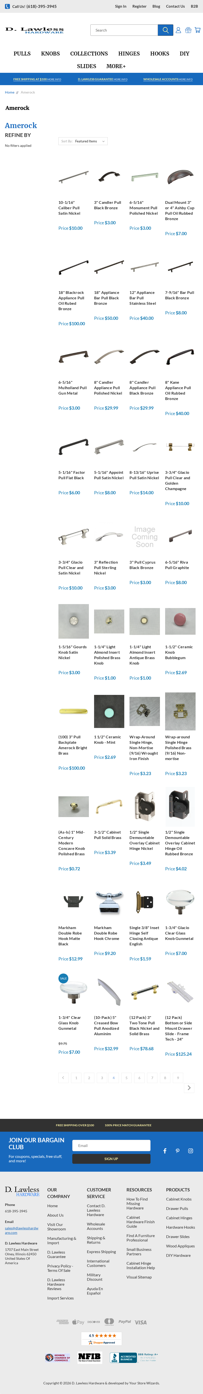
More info (37, 79)
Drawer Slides (178, 1236)
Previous (195, 1379)
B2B (194, 6)
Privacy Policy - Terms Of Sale (60, 1268)
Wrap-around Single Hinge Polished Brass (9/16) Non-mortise (178, 747)
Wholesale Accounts (96, 1226)
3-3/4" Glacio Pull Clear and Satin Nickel (71, 567)
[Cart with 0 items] (197, 30)
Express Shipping (101, 1251)
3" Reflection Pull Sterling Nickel (106, 567)
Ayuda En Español (95, 1290)
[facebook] (165, 1151)
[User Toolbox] (178, 30)
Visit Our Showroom (56, 1226)
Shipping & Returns (96, 1239)
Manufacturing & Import (61, 1240)
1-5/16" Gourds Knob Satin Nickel (72, 652)
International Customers (98, 1263)
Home (52, 1205)
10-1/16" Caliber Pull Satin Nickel (69, 207)
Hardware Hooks (180, 1227)
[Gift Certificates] (188, 30)
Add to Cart (73, 176)
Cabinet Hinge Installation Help (141, 1265)
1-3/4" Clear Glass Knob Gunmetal (69, 1023)
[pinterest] (178, 1151)
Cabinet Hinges (179, 1217)
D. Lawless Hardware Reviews (56, 1284)
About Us (55, 1215)
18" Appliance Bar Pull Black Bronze (106, 298)
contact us (175, 6)
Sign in (121, 6)
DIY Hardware (178, 1255)
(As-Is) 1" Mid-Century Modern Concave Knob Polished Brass (71, 843)
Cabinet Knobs (179, 1199)
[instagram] (191, 1151)
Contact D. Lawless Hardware (96, 1210)
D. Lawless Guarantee (56, 1254)
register (139, 6)
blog (156, 6)
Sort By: (67, 141)
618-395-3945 (16, 1211)
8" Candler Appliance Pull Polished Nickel (108, 387)
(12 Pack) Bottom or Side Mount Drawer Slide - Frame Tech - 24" (178, 1028)
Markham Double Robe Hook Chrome (107, 933)
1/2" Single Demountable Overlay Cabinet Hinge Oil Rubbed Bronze (180, 843)
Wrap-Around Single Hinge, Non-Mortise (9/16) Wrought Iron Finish (143, 747)
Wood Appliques (180, 1245)
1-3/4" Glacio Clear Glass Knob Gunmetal (179, 933)
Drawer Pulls (177, 1208)
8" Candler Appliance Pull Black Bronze (142, 387)
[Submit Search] (165, 30)
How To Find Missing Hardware (137, 1203)
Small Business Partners (139, 1251)
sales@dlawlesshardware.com (21, 1230)
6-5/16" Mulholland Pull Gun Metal (72, 387)
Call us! (34, 6)
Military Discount (94, 1276)
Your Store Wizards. (144, 1383)
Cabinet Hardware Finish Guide (141, 1221)
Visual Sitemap (139, 1277)
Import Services (60, 1298)
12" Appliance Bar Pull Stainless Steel (142, 298)
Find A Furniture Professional (141, 1237)
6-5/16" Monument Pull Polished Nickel (143, 207)
